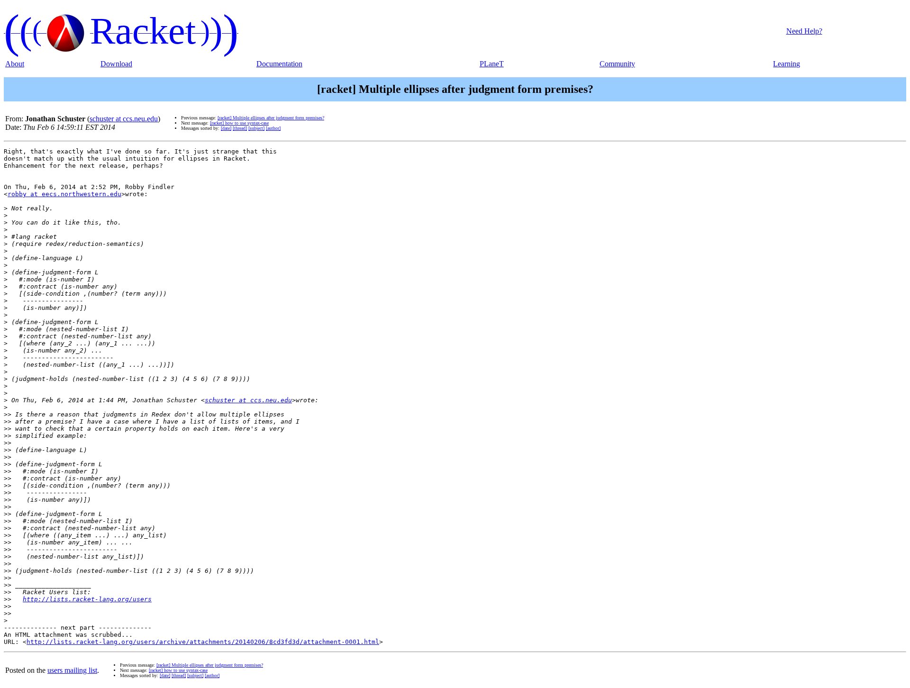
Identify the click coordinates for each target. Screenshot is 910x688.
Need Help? (804, 31)
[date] (226, 128)
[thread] (240, 128)
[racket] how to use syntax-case (239, 123)
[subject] (256, 128)
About (14, 64)
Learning (786, 64)
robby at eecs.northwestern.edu (64, 194)
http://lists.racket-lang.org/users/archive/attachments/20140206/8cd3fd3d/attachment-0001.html (203, 641)
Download (116, 64)
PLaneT (492, 64)
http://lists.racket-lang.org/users (87, 599)
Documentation (279, 64)
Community (617, 64)
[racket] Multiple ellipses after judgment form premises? (271, 117)
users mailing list (72, 670)
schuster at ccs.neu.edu (124, 119)
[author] (273, 128)
